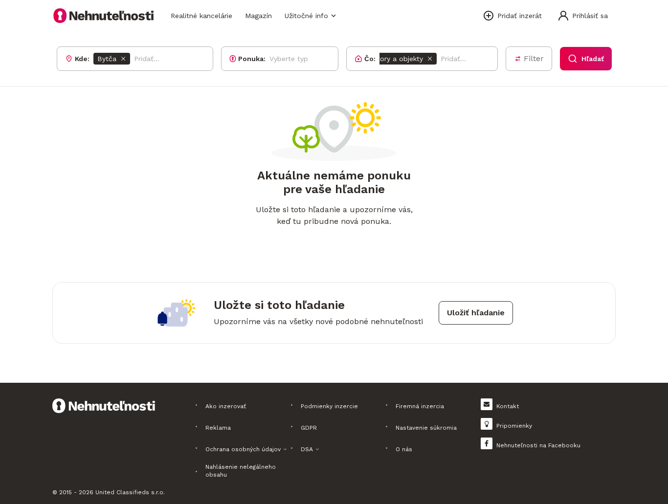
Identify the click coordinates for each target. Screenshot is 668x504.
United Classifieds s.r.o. (130, 492)
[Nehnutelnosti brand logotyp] (103, 15)
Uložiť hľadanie (476, 312)
